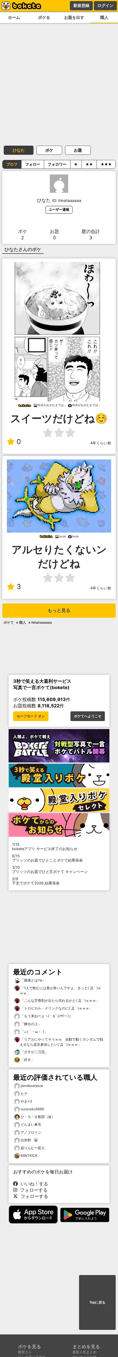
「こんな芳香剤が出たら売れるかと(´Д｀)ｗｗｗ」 (59, 1000)
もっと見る (59, 610)
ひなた (19, 150)
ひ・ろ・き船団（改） (38, 1117)
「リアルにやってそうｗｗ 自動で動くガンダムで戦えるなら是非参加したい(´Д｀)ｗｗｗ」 (61, 1042)
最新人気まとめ (84, 1352)
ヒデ (24, 1093)
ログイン (105, 5)
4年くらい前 (100, 443)
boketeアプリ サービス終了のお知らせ (44, 846)
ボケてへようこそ (87, 716)
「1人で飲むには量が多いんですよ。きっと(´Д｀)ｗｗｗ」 (60, 990)
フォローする (32, 1190)
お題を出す (74, 17)
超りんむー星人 (33, 1148)
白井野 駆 (29, 1140)
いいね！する (33, 1184)
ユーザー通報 (59, 209)
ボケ (49, 150)
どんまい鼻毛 (31, 1124)
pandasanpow (32, 1085)
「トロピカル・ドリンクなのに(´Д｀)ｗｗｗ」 (56, 1008)
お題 (78, 150)
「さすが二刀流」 (34, 1052)
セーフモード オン (31, 716)
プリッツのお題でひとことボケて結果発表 (47, 858)
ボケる (44, 17)
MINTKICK (29, 1155)
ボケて (8, 622)
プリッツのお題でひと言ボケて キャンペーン (50, 869)
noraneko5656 (32, 1109)
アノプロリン (31, 1132)
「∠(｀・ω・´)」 (34, 1031)
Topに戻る (97, 1302)
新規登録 (81, 5)
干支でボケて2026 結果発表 (36, 881)
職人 (104, 17)
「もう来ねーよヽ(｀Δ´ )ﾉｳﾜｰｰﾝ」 (46, 1016)
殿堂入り (25, 1352)
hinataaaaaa (42, 622)
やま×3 (26, 1101)
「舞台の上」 (30, 1024)
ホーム (14, 17)
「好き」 (27, 1059)
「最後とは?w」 (33, 980)
